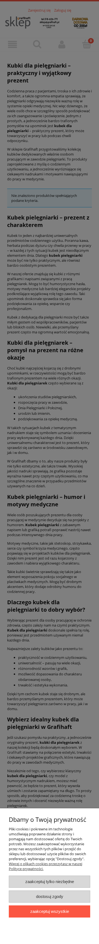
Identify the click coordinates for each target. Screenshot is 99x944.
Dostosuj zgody (49, 896)
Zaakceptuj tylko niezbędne (49, 881)
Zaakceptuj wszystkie (49, 911)
